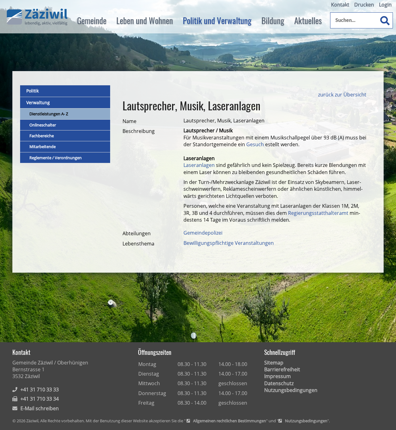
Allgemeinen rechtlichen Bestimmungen (229, 421)
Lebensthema (138, 243)
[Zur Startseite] (37, 17)
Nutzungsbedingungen (290, 390)
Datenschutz (279, 383)
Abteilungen (137, 233)
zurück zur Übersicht (342, 94)
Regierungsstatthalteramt (319, 213)
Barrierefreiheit (282, 369)
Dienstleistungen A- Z (48, 114)
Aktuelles (308, 20)
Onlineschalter (42, 125)
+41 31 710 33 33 (39, 389)
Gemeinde (91, 20)
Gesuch (255, 144)
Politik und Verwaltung (217, 20)
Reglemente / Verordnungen (55, 157)
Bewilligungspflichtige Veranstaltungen (228, 243)
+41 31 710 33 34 (39, 398)
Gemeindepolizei (202, 232)
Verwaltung (38, 102)
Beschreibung (139, 131)
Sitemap (273, 362)
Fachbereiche (41, 135)
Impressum (277, 376)
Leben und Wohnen (144, 20)
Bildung (272, 20)
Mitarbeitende (42, 146)
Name (129, 121)
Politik (32, 91)
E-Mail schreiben (39, 408)
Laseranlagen (199, 165)
